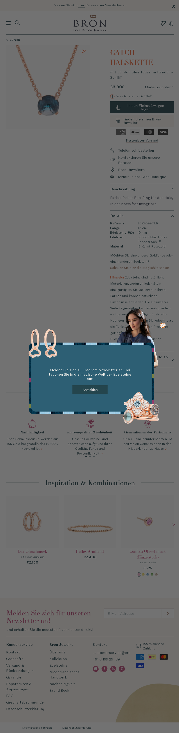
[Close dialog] (163, 325)
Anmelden (90, 390)
